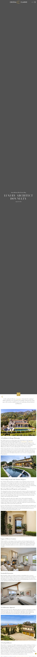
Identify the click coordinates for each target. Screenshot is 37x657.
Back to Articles (2, 397)
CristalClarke (18, 2)
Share (35, 653)
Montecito (30, 441)
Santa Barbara (24, 441)
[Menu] (35, 2)
